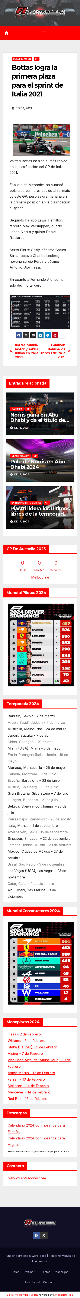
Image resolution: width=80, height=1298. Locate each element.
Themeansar (40, 1261)
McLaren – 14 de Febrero (28, 1086)
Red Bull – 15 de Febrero (27, 1098)
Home (15, 1272)
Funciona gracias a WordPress (26, 1255)
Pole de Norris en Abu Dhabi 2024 (37, 464)
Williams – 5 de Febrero (26, 1040)
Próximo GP (30, 1272)
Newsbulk (64, 1255)
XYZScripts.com (63, 1294)
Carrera (17, 409)
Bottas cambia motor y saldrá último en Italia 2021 (26, 351)
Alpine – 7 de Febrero (25, 1053)
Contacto (49, 1282)
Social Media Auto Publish (22, 1294)
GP (36, 59)
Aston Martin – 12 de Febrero (31, 1073)
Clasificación (22, 59)
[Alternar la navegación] (43, 32)
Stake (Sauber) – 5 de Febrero (32, 1047)
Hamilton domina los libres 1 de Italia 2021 (53, 351)
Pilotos (46, 1272)
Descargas (61, 1272)
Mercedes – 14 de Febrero (29, 1092)
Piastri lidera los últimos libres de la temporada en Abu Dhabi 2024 (40, 513)
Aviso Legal (32, 1282)
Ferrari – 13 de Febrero (26, 1079)
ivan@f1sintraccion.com (27, 1178)
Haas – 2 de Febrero (24, 1034)
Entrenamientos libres (26, 502)
